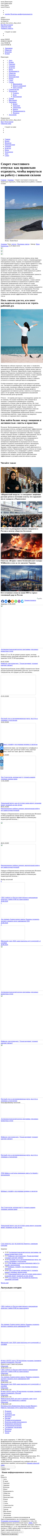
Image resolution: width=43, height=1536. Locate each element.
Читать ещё (4, 1283)
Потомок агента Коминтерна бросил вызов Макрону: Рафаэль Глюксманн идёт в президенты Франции (19, 1406)
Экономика (8, 48)
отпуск (14, 244)
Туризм (11, 98)
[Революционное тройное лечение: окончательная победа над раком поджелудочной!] (18, 841)
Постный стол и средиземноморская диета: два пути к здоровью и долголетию (23, 1260)
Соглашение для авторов (13, 1427)
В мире (7, 53)
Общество (8, 50)
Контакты (8, 1416)
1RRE (30, 1523)
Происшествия (14, 77)
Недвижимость (14, 71)
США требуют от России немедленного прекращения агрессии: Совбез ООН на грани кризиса (19, 1307)
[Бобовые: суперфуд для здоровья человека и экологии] (18, 742)
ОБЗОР (7, 39)
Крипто (15, 109)
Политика (8, 52)
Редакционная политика (13, 1425)
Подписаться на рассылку (10, 1534)
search (4, 1469)
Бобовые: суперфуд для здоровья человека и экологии (19, 744)
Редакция (8, 1411)
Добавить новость (7, 28)
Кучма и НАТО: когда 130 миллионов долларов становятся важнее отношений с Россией (21, 1361)
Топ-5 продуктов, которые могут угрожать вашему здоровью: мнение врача (21, 1271)
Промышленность (19, 111)
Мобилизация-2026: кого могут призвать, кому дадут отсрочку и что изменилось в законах (19, 1399)
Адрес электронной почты (10, 1530)
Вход (2, 25)
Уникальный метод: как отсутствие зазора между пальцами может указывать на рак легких (21, 804)
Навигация (8, 2)
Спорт (11, 80)
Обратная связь (6, 26)
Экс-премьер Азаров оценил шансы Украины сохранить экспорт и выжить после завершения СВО (20, 1325)
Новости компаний (19, 86)
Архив (7, 1433)
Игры (15, 95)
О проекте (8, 1413)
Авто (10, 60)
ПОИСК (7, 43)
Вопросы (8, 1431)
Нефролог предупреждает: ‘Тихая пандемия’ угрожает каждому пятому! (22, 1257)
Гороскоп (12, 64)
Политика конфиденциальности (16, 1422)
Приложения (17, 96)
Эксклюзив (12, 115)
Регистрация (8, 25)
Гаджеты (16, 93)
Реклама (7, 1418)
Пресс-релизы (17, 87)
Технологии (13, 91)
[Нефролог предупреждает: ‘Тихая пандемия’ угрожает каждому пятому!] (18, 694)
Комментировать (30, 600)
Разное (11, 78)
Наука (11, 69)
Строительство (14, 89)
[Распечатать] (2, 255)
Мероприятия (17, 84)
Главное (7, 139)
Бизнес (15, 104)
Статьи (11, 82)
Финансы (16, 113)
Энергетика (17, 107)
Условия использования (13, 1420)
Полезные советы (23, 244)
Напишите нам (10, 1415)
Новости (4, 1477)
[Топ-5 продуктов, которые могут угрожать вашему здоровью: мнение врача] (18, 775)
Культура (12, 68)
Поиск (6, 5)
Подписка (8, 1429)
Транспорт (16, 106)
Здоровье (12, 66)
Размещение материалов (13, 1424)
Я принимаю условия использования (16, 1517)
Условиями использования (10, 1521)
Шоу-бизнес (13, 100)
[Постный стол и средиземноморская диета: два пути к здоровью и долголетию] (18, 717)
